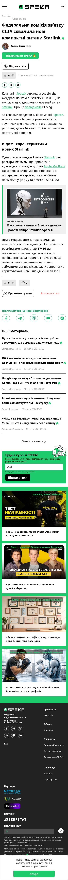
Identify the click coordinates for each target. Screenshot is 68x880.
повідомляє (33, 107)
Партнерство (50, 779)
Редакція (48, 715)
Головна (6, 16)
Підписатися (17, 66)
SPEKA (14, 837)
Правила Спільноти (54, 745)
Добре (34, 874)
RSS (6, 743)
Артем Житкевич (21, 46)
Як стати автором (52, 750)
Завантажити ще (34, 441)
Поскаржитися (51, 293)
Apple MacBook (54, 166)
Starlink (7, 107)
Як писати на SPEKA (53, 757)
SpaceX (21, 93)
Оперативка (19, 18)
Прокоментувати (20, 293)
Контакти (48, 730)
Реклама (48, 773)
